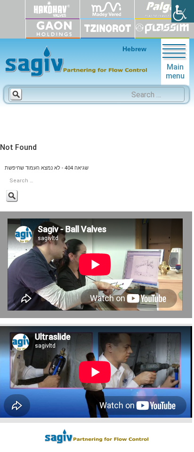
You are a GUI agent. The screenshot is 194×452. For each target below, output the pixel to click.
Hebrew (134, 49)
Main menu (175, 71)
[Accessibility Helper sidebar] (182, 11)
